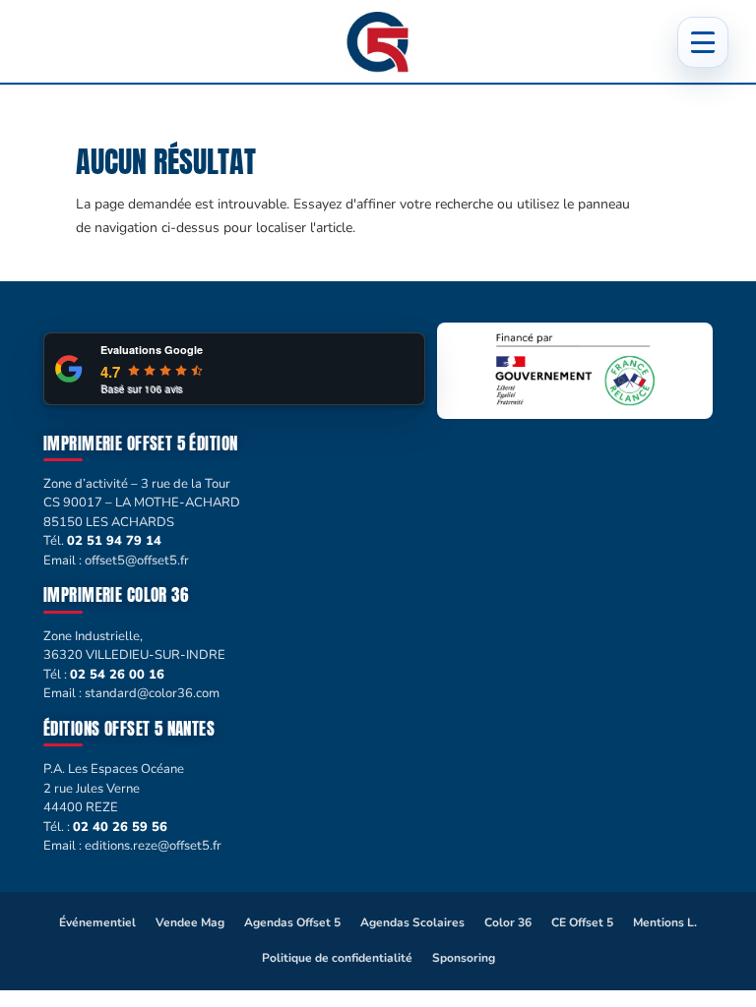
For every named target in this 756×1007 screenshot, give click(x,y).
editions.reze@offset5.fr (153, 846)
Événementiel (97, 922)
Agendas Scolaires (412, 922)
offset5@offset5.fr (137, 560)
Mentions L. (665, 922)
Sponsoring (463, 958)
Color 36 (508, 922)
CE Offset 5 (582, 922)
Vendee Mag (190, 922)
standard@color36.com (152, 693)
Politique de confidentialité (337, 958)
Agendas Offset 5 (292, 922)
